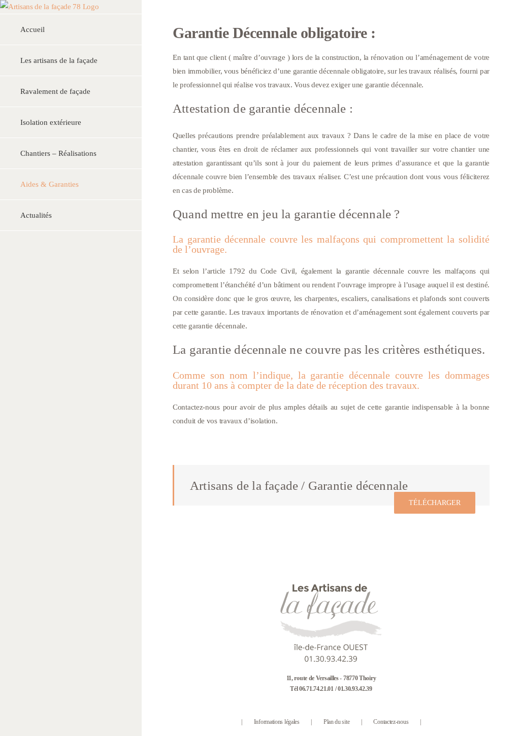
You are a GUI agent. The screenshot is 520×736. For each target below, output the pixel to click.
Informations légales (277, 721)
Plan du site (336, 721)
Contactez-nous (390, 721)
